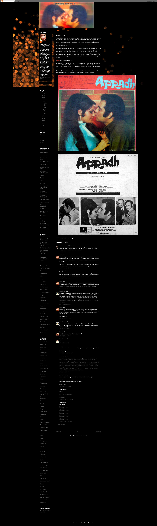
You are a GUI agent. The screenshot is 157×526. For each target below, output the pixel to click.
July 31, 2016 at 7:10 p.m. (65, 372)
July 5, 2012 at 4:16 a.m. (64, 252)
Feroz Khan (43, 279)
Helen (41, 363)
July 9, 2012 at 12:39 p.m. (65, 304)
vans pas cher (80, 369)
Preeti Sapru (43, 430)
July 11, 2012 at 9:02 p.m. (65, 335)
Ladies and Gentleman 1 (43, 192)
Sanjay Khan (43, 313)
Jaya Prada (43, 374)
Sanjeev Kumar (44, 316)
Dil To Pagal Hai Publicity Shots (44, 172)
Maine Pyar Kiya (44, 202)
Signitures (42, 215)
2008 (43, 123)
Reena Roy (43, 443)
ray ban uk (87, 361)
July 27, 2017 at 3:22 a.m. (65, 386)
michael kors (62, 361)
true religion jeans (78, 358)
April (44, 113)
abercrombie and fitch (72, 369)
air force (87, 365)
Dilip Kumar (43, 276)
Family (42, 175)
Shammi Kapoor (44, 319)
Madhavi (42, 386)
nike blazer (82, 361)
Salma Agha (43, 457)
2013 (43, 95)
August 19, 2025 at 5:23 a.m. (65, 421)
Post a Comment (61, 424)
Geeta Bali (43, 360)
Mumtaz (42, 400)
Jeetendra (42, 281)
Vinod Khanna (44, 329)
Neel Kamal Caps (44, 209)
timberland (92, 365)
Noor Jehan (43, 414)
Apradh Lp (45, 110)
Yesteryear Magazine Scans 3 (45, 228)
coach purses (84, 359)
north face (77, 361)
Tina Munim (43, 489)
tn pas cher (72, 362)
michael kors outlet (63, 358)
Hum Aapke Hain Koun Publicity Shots (44, 187)
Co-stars (42, 134)
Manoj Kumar (43, 289)
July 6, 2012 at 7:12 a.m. (64, 278)
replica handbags (93, 364)
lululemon (72, 359)
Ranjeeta (42, 438)
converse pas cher (65, 364)
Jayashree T (43, 376)
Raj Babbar (43, 297)
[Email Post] (72, 238)
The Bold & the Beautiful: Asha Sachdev (44, 252)
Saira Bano (43, 454)
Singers (42, 218)
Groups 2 (42, 183)
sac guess (89, 359)
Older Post (98, 431)
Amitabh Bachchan (45, 268)
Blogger (91, 522)
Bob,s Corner (62, 291)
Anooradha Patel (44, 342)
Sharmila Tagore (44, 465)
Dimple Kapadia (44, 355)
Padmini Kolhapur (44, 422)
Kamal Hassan (44, 287)
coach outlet (71, 358)
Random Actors (44, 308)
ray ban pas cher (65, 368)
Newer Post (59, 431)
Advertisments (44, 152)
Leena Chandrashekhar (44, 382)
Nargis (42, 409)
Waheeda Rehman (45, 497)
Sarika (42, 459)
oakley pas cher (66, 359)
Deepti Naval (43, 352)
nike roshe (61, 365)
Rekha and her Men (45, 248)
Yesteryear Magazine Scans (44, 224)
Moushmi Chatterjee (43, 397)
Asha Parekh (43, 347)
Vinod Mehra (43, 332)
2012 (43, 97)
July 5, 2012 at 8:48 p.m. (64, 268)
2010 (43, 118)
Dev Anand (43, 271)
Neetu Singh (43, 411)
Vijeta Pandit (43, 491)
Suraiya (42, 483)
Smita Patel (43, 473)
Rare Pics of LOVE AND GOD (45, 212)
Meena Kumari (44, 394)
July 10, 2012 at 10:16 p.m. (65, 328)
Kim (41, 379)
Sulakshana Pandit (45, 481)
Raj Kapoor (43, 300)
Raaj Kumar (43, 295)
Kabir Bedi (43, 284)
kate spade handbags (79, 362)
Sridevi (42, 475)
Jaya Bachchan (44, 371)
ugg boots (94, 359)
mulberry (81, 368)
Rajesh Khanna (44, 305)
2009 (43, 120)
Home (78, 431)
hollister (61, 362)
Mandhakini (43, 391)
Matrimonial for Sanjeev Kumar (44, 239)
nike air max (78, 359)
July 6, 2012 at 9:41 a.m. (64, 288)
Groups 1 (42, 180)
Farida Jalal (43, 358)
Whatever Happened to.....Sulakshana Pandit (44, 258)
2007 (43, 125)
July (44, 99)
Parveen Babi (43, 425)
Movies (42, 143)
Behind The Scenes (45, 155)
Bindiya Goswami (44, 350)
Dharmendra (43, 273)
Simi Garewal (43, 467)
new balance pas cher (74, 368)
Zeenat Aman (43, 502)
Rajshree (42, 433)
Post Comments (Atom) (81, 435)
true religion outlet (94, 361)
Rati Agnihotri (43, 441)
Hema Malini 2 (44, 368)
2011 (43, 116)
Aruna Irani (43, 344)
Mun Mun (42, 403)
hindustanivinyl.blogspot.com (66, 245)
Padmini (42, 419)
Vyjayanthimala (44, 494)
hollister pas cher (79, 364)
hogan (67, 361)
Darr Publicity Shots (45, 164)
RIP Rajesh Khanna (45, 104)
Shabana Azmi (44, 462)
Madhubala (43, 388)
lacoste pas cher (81, 365)
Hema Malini (43, 366)
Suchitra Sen (43, 478)
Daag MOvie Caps (45, 161)
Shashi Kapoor (44, 321)
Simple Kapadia (44, 470)
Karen (60, 255)
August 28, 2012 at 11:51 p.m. (66, 353)
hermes (88, 358)
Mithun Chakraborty (45, 292)
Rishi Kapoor (43, 311)
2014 (43, 93)
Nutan (41, 417)
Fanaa (42, 178)
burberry (85, 358)
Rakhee (42, 435)
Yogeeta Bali (43, 499)
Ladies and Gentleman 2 (43, 196)
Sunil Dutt (42, 327)
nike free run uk (74, 365)
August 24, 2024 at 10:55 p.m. (66, 399)
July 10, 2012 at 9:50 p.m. (65, 318)
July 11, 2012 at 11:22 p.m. (65, 342)
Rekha (42, 446)
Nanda (42, 406)
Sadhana (42, 451)
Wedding (42, 221)
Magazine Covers (44, 199)
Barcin (82, 522)
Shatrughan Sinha (45, 324)
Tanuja (42, 486)
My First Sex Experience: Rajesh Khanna (45, 244)
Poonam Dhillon (44, 427)
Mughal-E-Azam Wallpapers (44, 205)
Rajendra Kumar (44, 303)
